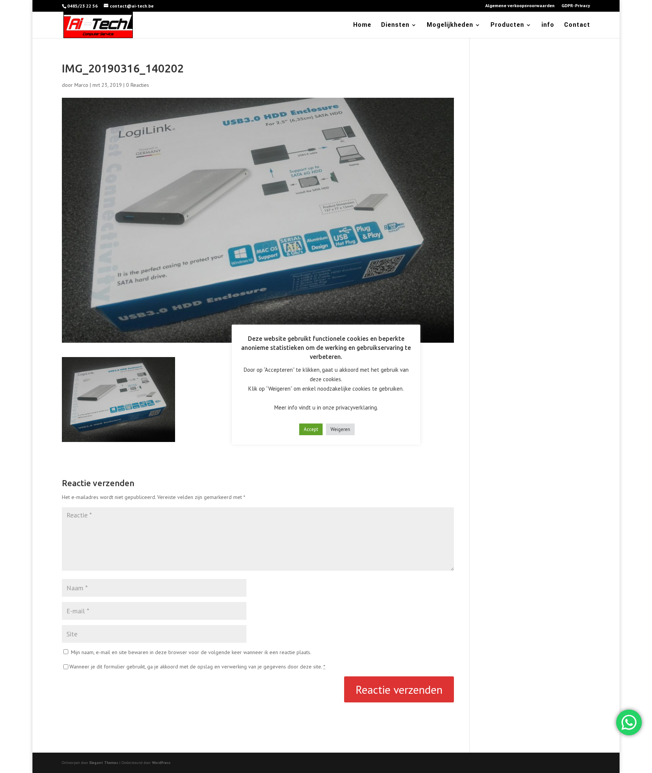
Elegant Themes (103, 762)
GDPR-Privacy (575, 5)
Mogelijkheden (450, 25)
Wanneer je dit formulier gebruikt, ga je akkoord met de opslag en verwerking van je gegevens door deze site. (197, 666)
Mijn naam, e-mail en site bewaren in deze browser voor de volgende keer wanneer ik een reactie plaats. (191, 652)
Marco (81, 85)
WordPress (161, 762)
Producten (507, 25)
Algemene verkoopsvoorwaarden (520, 5)
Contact (577, 25)
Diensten (395, 25)
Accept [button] (311, 429)
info (547, 25)
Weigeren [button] (340, 429)
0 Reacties (137, 85)
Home (362, 25)
